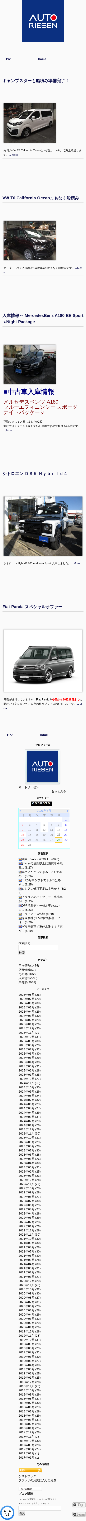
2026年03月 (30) (30, 1015)
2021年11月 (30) (29, 1234)
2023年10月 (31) (30, 1137)
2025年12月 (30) (30, 1028)
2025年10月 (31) (30, 1036)
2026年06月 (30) (30, 1003)
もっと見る (58, 791)
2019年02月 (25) (30, 1373)
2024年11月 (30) (29, 1083)
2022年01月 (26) (30, 1226)
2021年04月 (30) (30, 1264)
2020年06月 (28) (30, 1306)
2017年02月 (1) (29, 1453)
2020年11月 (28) (29, 1285)
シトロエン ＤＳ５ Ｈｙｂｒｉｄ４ (35, 473)
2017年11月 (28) (29, 1436)
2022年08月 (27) (30, 1196)
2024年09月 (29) (30, 1091)
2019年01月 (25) (30, 1377)
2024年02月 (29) (30, 1121)
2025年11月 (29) (29, 1032)
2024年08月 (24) (30, 1095)
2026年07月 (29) (30, 998)
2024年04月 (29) (30, 1112)
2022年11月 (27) (29, 1184)
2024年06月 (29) (30, 1104)
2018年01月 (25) (30, 1428)
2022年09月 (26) (30, 1192)
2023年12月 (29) (30, 1129)
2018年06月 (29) (30, 1407)
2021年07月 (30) (30, 1251)
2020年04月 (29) (30, 1314)
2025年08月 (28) (30, 1045)
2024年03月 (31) (30, 1116)
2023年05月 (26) (30, 1158)
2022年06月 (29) (30, 1205)
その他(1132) (27, 974)
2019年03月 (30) (30, 1369)
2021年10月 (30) (30, 1238)
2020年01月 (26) (30, 1327)
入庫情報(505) (28, 978)
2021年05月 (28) (30, 1259)
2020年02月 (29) (30, 1323)
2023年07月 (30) (30, 1150)
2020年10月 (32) (30, 1289)
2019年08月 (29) (30, 1348)
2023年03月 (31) (30, 1167)
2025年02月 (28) (30, 1070)
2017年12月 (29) (30, 1432)
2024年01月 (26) (30, 1125)
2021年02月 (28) (30, 1272)
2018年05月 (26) (30, 1411)
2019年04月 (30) (30, 1365)
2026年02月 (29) (30, 1020)
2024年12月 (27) (30, 1078)
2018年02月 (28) (30, 1424)
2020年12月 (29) (30, 1281)
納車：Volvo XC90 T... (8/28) (40, 859)
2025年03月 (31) (30, 1066)
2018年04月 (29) (30, 1415)
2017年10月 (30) (30, 1440)
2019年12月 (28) (30, 1331)
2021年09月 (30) (30, 1243)
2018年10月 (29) (30, 1390)
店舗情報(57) (27, 969)
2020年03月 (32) (30, 1318)
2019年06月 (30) (30, 1356)
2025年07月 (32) (30, 1049)
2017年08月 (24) (30, 1449)
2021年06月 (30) (30, 1255)
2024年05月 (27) (30, 1108)
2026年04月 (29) (30, 1011)
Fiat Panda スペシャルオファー (32, 606)
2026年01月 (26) (30, 1024)
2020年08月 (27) (30, 1297)
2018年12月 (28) (30, 1382)
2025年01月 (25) (30, 1074)
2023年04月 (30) (30, 1163)
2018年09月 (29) (30, 1394)
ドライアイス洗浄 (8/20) (38, 914)
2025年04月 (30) (30, 1062)
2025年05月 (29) (30, 1057)
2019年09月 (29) (30, 1344)
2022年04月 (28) (30, 1213)
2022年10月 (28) (30, 1188)
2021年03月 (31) (30, 1268)
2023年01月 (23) (30, 1175)
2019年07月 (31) (30, 1352)
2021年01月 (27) (30, 1276)
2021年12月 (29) (30, 1230)
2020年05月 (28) (30, 1310)
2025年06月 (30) (30, 1053)
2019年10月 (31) (30, 1339)
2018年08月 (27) (30, 1398)
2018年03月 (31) (30, 1419)
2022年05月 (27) (30, 1209)
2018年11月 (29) (29, 1386)
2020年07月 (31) (30, 1302)
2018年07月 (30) (30, 1402)
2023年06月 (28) (30, 1154)
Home (42, 59)
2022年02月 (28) (30, 1222)
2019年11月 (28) (29, 1335)
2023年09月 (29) (30, 1142)
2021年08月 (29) (30, 1247)
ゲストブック (27, 1476)
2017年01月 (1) (29, 1457)
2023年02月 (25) (30, 1171)
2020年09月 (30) (30, 1293)
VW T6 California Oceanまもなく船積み (41, 198)
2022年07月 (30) (30, 1201)
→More (13, 154)
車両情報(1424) (29, 965)
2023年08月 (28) (30, 1146)
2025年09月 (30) (30, 1041)
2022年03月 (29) (30, 1217)
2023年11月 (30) (29, 1133)
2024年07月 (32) (30, 1100)
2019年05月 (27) (30, 1361)
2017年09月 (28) (30, 1445)
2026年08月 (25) (30, 994)
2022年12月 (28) (30, 1180)
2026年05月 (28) (30, 1007)
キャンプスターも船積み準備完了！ (36, 80)
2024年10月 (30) (30, 1087)
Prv (8, 59)
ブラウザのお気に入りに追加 (38, 1480)
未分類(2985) (27, 982)
